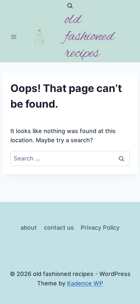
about (29, 227)
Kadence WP (85, 283)
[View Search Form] (70, 6)
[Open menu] (14, 37)
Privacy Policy (100, 227)
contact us (59, 227)
